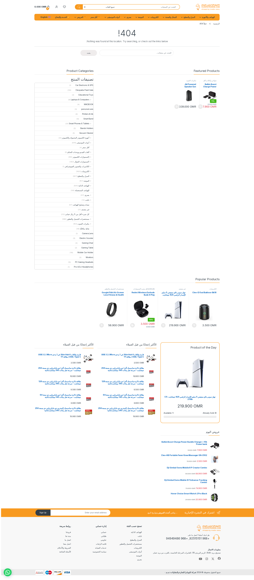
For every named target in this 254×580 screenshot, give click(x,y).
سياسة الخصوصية (99, 552)
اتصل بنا (68, 540)
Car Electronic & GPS (84, 85)
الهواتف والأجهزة (208, 17)
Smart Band (88, 119)
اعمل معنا (67, 544)
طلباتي (103, 536)
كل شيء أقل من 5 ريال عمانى (77, 214)
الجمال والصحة (171, 17)
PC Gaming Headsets (84, 262)
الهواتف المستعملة (82, 190)
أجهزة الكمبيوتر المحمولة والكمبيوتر (75, 138)
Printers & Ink (87, 114)
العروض (80, 17)
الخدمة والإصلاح (61, 17)
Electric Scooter (86, 238)
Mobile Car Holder (85, 252)
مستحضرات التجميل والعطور (78, 219)
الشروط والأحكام (64, 548)
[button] (8, 572)
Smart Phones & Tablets (79, 123)
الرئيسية (216, 23)
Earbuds (151, 289)
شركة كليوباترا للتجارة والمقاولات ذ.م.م (181, 572)
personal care (87, 109)
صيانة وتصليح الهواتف (81, 205)
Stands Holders (86, 128)
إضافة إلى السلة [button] (200, 106)
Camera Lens (87, 233)
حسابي (103, 532)
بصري (129, 17)
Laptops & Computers (80, 99)
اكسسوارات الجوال (81, 162)
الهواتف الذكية (83, 185)
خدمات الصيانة (100, 548)
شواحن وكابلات (211, 81)
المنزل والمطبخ (189, 17)
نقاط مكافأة (84, 229)
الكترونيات (154, 17)
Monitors (89, 257)
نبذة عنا (68, 536)
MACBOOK (88, 104)
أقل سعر (94, 17)
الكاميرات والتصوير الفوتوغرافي (77, 166)
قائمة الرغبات (101, 544)
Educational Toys (86, 95)
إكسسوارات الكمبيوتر (81, 157)
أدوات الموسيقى (113, 17)
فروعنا (68, 532)
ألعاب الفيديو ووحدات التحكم (78, 152)
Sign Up (43, 512)
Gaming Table (87, 248)
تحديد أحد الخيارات (133, 325)
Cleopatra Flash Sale (84, 90)
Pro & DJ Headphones (83, 267)
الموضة (141, 17)
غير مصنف (85, 209)
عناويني (103, 540)
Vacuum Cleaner (86, 133)
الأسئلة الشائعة (65, 552)
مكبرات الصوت (191, 81)
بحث (88, 53)
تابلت (87, 200)
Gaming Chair (87, 243)
